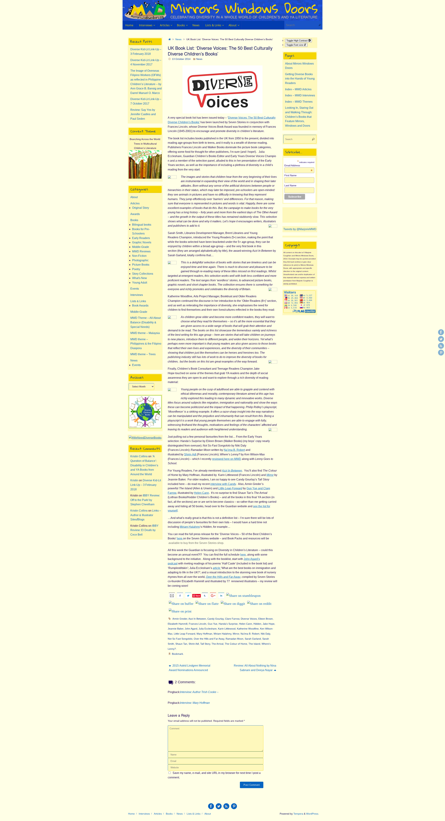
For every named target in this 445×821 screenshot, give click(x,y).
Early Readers (141, 238)
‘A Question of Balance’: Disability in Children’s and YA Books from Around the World (144, 465)
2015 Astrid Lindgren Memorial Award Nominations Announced (189, 668)
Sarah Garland (253, 638)
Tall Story (205, 643)
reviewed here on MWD (226, 458)
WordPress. (312, 813)
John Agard (191, 628)
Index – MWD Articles (298, 89)
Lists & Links (138, 301)
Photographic (140, 260)
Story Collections (142, 273)
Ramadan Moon (234, 638)
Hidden (257, 623)
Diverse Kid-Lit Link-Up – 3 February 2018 (145, 485)
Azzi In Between (232, 470)
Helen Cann (201, 492)
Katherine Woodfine (248, 628)
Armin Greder (179, 618)
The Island (254, 643)
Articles (135, 203)
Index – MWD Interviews (300, 95)
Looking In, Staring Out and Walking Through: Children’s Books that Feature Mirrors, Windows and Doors (299, 116)
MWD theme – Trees (143, 354)
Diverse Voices (249, 618)
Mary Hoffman (204, 633)
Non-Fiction (139, 255)
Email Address (298, 165)
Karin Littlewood (227, 628)
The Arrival (217, 643)
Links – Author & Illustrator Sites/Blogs (145, 515)
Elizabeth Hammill (177, 623)
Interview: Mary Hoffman (195, 702)
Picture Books (140, 264)
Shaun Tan (181, 643)
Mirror (270, 474)
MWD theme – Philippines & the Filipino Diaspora (145, 344)
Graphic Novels (141, 242)
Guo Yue (212, 623)
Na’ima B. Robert (234, 449)
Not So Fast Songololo (180, 638)
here (180, 538)
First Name (290, 175)
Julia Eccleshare (208, 628)
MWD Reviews (141, 251)
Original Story (140, 207)
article (217, 568)
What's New (139, 278)
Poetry (136, 269)
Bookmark (177, 653)
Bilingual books (141, 224)
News (178, 39)
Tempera (298, 813)
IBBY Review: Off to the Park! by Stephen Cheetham (145, 500)
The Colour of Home (236, 643)
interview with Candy (223, 484)
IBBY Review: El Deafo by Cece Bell (144, 530)
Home (131, 813)
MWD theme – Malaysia (145, 333)
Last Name (290, 185)
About (134, 197)
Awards (135, 214)
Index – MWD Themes (299, 101)
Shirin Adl (190, 454)
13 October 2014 (181, 59)
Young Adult (139, 282)
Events (134, 288)
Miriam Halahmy (190, 526)
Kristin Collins (139, 456)
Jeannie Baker (175, 628)
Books (134, 220)
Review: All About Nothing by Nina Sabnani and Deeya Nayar (255, 668)
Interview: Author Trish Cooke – (199, 692)
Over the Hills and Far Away (209, 638)
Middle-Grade (140, 246)
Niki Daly (265, 633)
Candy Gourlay (215, 618)
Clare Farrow (232, 618)
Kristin (134, 480)
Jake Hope (268, 623)
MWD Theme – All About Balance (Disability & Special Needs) (145, 322)
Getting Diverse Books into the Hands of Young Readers (300, 79)
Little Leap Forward (184, 633)
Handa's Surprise (228, 623)
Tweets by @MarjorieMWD (299, 229)
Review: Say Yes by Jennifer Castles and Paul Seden (143, 114)
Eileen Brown (265, 618)
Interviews (136, 294)
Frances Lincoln (197, 623)
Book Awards (140, 305)
